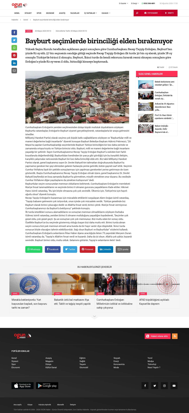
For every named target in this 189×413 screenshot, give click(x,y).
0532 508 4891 (149, 3)
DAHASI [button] (105, 13)
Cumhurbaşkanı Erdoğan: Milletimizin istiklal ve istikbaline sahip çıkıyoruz (114, 303)
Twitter (71, 249)
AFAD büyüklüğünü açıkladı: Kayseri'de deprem (154, 301)
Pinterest (88, 249)
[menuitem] (19, 13)
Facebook (53, 249)
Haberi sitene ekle (159, 336)
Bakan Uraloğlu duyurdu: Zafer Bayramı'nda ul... (162, 129)
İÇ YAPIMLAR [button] (89, 13)
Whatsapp (35, 249)
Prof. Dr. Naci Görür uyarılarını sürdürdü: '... (164, 117)
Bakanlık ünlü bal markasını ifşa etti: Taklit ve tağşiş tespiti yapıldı (72, 301)
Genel (29, 31)
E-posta (124, 249)
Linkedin (106, 249)
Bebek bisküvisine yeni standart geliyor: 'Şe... (164, 83)
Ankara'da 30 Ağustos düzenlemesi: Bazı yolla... (164, 107)
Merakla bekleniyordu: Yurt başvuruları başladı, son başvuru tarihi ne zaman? (29, 303)
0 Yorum (174, 67)
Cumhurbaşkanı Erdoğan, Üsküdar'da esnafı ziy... (163, 95)
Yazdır (161, 67)
